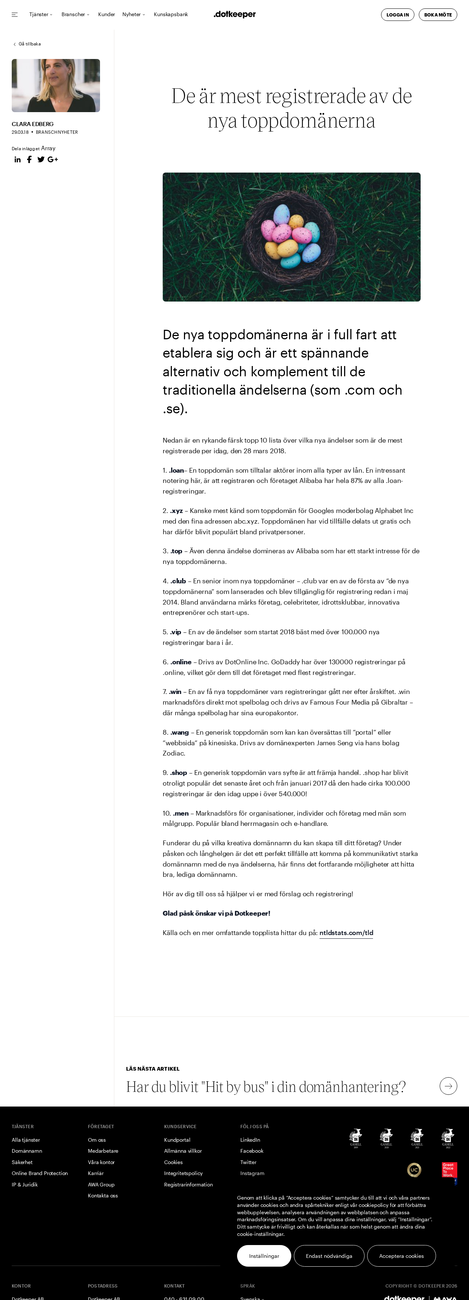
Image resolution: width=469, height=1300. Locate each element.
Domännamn (27, 1151)
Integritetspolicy (183, 1173)
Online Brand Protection (40, 1173)
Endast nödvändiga (329, 1256)
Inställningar (264, 1256)
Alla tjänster (26, 1140)
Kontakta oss (103, 1195)
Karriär (96, 1173)
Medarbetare (103, 1151)
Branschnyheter (57, 131)
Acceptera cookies (401, 1256)
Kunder (106, 14)
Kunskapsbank (171, 14)
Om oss (97, 1140)
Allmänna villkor (183, 1151)
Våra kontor (101, 1162)
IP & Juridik (25, 1184)
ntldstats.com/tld (346, 932)
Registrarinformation (188, 1184)
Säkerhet (22, 1162)
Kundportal (177, 1140)
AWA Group (101, 1184)
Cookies (173, 1162)
